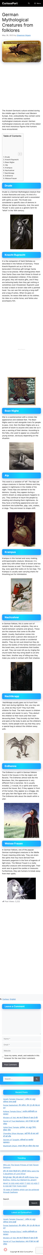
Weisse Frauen (11, 178)
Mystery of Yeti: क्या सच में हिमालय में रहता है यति (20, 1118)
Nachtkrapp (9, 173)
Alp (6, 165)
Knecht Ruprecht (12, 160)
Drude (7, 157)
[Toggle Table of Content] (19, 154)
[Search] (37, 1079)
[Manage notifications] (5, 1249)
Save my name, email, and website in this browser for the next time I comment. (21, 1056)
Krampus (8, 168)
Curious (5, 999)
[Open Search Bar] (29, 3)
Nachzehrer (9, 170)
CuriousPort (10, 3)
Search (6, 1199)
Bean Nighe (9, 162)
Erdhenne (9, 176)
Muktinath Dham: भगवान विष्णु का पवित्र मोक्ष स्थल (21, 1146)
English (13, 999)
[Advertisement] (21, 87)
